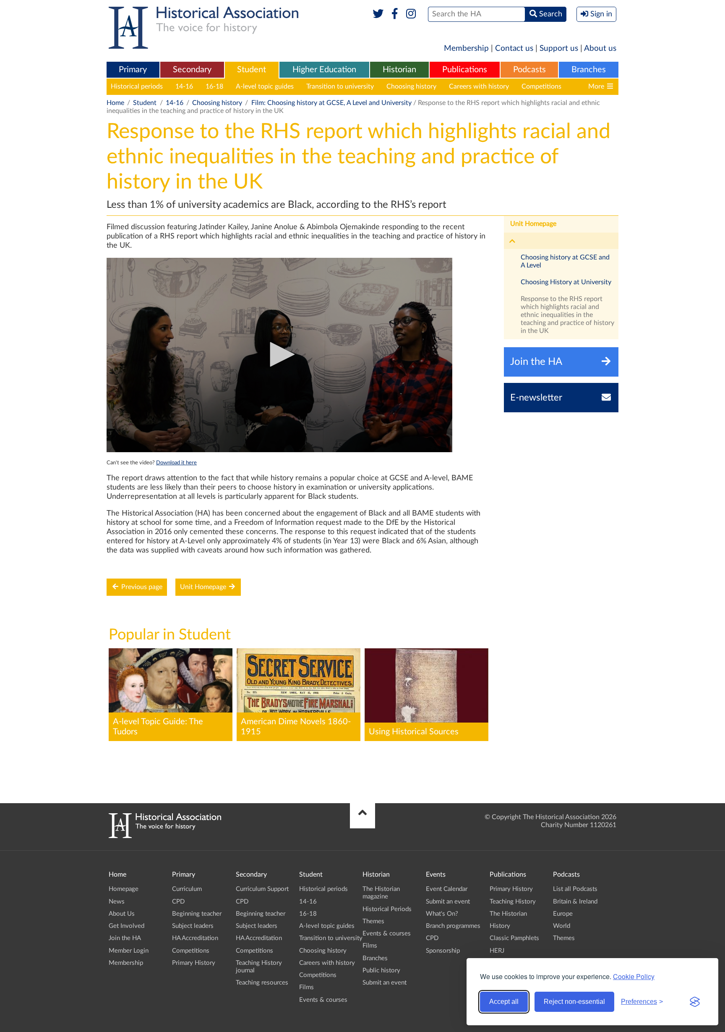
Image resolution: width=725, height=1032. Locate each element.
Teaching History (513, 901)
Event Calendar (446, 889)
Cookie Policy (634, 976)
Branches (588, 69)
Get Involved (126, 926)
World (561, 926)
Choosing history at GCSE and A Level (565, 261)
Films (306, 987)
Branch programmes (453, 926)
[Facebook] (395, 14)
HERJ (497, 951)
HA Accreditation (195, 938)
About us (600, 48)
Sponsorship (443, 951)
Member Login (129, 951)
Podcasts (529, 69)
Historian (399, 69)
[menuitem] (133, 70)
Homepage (123, 889)
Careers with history (479, 86)
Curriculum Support (262, 889)
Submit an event (384, 983)
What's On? (442, 914)
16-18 (214, 86)
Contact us (514, 48)
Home (115, 103)
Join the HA (125, 938)
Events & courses (323, 1000)
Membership (466, 48)
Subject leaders (193, 926)
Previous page (141, 587)
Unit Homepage (204, 587)
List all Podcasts (575, 889)
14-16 (184, 86)
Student (251, 69)
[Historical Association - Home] (165, 836)
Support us (559, 48)
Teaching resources (262, 983)
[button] (279, 354)
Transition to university (340, 86)
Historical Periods (387, 909)
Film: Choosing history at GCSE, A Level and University (331, 103)
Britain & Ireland (575, 901)
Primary (133, 69)
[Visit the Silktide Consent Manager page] (695, 1002)
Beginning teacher (197, 914)
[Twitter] (378, 14)
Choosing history (411, 86)
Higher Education (324, 69)
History (500, 926)
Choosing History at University (566, 282)
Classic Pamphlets (514, 938)
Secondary (192, 69)
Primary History (193, 963)
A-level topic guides (265, 86)
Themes (373, 921)
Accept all (504, 1001)
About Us (122, 914)
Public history (381, 970)
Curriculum (187, 889)
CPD (178, 901)
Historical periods (137, 86)
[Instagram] (411, 14)
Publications (464, 69)
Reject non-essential (574, 1001)
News (117, 901)
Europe (563, 914)
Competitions (541, 86)
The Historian (508, 914)
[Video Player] (279, 355)
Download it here (176, 462)
